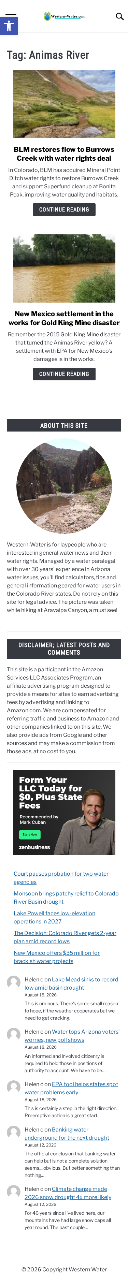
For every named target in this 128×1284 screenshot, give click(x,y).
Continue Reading (64, 209)
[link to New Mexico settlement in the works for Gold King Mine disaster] (64, 268)
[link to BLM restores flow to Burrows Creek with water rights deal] (64, 104)
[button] (9, 26)
